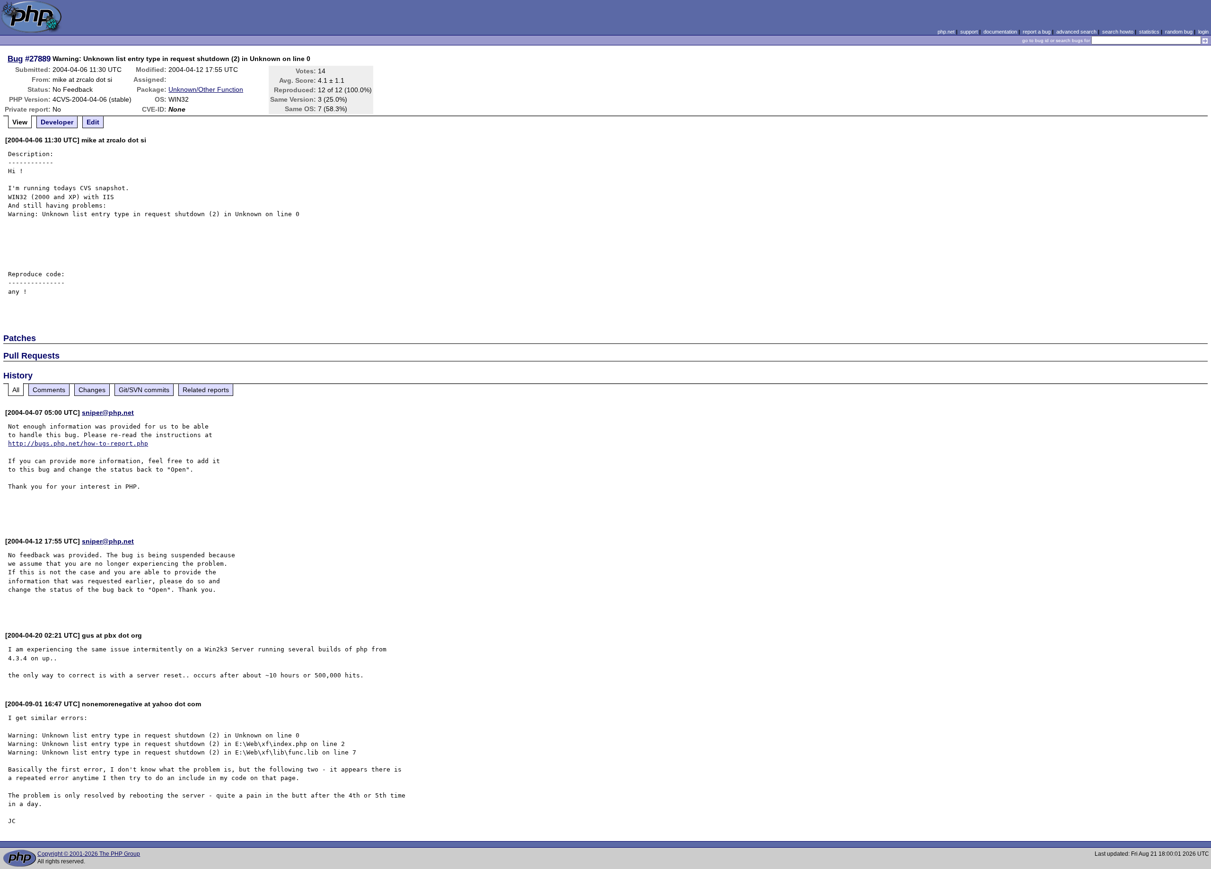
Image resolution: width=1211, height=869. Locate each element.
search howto (1117, 32)
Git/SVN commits (144, 390)
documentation (1000, 32)
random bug (1179, 32)
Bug (15, 58)
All (15, 390)
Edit (93, 122)
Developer (57, 122)
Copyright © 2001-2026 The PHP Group (88, 854)
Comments (49, 390)
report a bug (1037, 32)
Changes (92, 390)
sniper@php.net (108, 412)
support (969, 32)
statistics (1149, 32)
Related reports (206, 390)
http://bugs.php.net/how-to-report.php (78, 443)
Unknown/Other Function (205, 89)
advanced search (1076, 32)
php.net (946, 32)
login (1203, 32)
